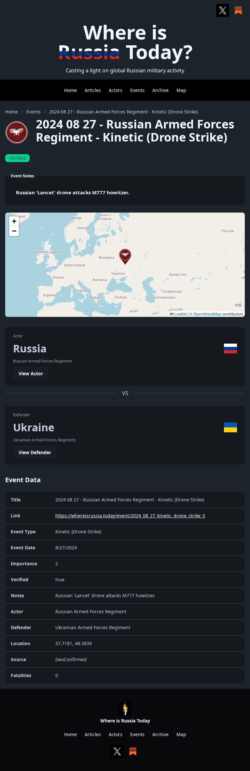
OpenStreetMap (207, 314)
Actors (115, 90)
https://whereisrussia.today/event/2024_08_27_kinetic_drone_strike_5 (130, 515)
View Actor (31, 373)
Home (70, 90)
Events (137, 90)
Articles (93, 90)
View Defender (35, 452)
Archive (160, 90)
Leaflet (180, 314)
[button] (125, 257)
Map (181, 90)
